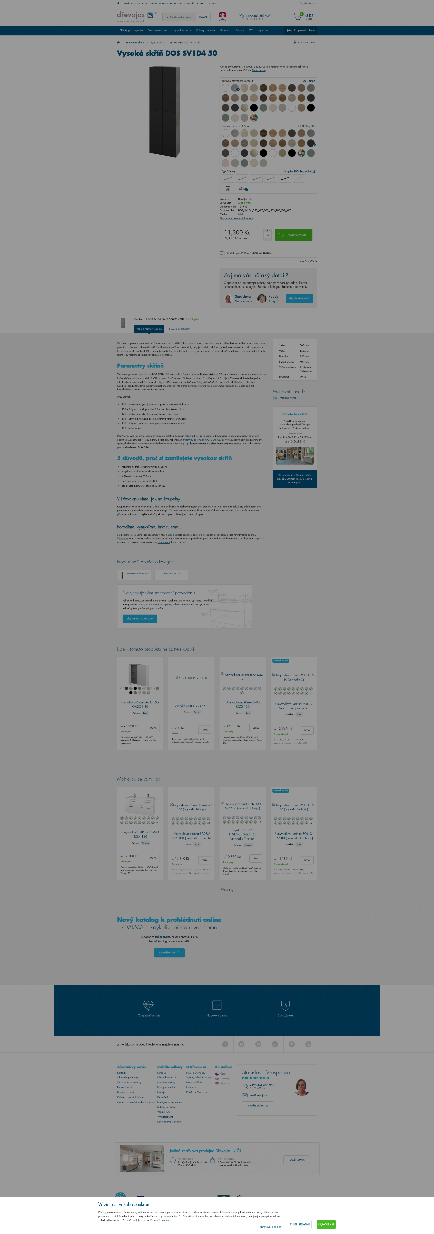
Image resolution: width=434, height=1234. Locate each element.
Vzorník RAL (163, 1111)
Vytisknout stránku (307, 42)
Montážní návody (166, 1082)
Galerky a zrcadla (205, 30)
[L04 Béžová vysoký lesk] (244, 108)
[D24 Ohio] (254, 98)
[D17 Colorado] (301, 88)
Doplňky (240, 30)
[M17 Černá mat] (311, 108)
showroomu (164, 542)
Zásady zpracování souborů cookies (136, 1102)
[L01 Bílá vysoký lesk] (235, 153)
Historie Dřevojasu (195, 1072)
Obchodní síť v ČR (166, 1077)
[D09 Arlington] (273, 88)
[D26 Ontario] (273, 98)
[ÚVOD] (118, 3)
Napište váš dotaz (258, 1105)
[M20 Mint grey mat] (244, 118)
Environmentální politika (169, 1121)
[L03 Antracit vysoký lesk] (235, 108)
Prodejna (161, 1092)
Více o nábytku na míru (140, 618)
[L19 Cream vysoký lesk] (273, 108)
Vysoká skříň (157, 42)
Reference (191, 1087)
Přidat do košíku (297, 235)
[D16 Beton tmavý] (292, 88)
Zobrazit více (258, 70)
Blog (144, 3)
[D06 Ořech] (263, 133)
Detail (153, 728)
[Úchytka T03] (256, 178)
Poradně (123, 538)
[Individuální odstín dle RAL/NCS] (254, 118)
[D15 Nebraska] (282, 88)
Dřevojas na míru (166, 1087)
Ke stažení (162, 1097)
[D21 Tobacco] (225, 98)
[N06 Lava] (225, 108)
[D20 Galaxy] (311, 88)
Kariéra (201, 3)
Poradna (135, 3)
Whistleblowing (165, 1116)
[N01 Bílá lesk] (225, 88)
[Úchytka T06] (285, 178)
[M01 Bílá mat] (292, 108)
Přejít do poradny (299, 298)
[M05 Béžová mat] (301, 108)
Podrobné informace (160, 1220)
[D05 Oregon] (254, 88)
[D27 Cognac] (282, 98)
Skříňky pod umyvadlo (131, 30)
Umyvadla (225, 30)
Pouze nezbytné (300, 1224)
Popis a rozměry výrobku (149, 328)
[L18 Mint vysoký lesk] (263, 108)
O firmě (125, 3)
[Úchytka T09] (299, 178)
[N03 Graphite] (311, 98)
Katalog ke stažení (166, 1106)
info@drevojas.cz (259, 1095)
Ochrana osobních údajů (130, 1097)
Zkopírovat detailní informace (236, 218)
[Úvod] (118, 42)
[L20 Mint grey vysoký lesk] (282, 108)
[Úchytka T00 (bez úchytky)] (242, 188)
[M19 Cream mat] (235, 118)
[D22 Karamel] (235, 98)
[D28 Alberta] (292, 98)
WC (251, 30)
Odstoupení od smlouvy (129, 1082)
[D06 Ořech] (263, 88)
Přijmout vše (326, 1224)
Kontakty (211, 3)
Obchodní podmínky (127, 1077)
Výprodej (263, 30)
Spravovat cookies (270, 1226)
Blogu (171, 534)
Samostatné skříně (157, 30)
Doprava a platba (167, 3)
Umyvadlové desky (181, 30)
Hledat (203, 16)
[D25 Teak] (263, 98)
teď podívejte (162, 936)
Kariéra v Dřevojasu (196, 1092)
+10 (157, 822)
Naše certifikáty (194, 1082)
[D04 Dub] (244, 88)
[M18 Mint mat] (225, 118)
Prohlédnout (167, 952)
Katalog (153, 3)
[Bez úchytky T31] (228, 188)
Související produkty (179, 328)
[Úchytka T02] (242, 178)
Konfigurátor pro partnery (170, 1102)
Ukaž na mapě (297, 1159)
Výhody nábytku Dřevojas (199, 1077)
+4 (311, 693)
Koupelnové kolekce (304, 30)
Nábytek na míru (187, 3)
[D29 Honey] (301, 98)
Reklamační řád (125, 1087)
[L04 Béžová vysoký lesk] (254, 153)
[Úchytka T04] (270, 178)
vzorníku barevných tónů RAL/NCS (202, 439)
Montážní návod (288, 397)
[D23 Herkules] (244, 98)
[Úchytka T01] (228, 178)
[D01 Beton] (235, 88)
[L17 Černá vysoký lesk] (254, 108)
